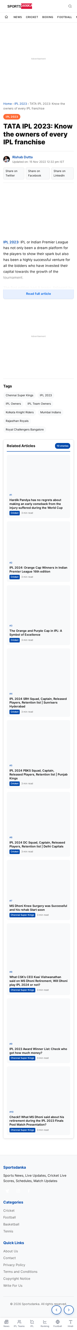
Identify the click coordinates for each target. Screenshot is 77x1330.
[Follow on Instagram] (18, 1191)
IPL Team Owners (39, 403)
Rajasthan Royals (17, 420)
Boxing (47, 17)
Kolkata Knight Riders (20, 412)
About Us (10, 1251)
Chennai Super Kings (19, 395)
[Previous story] (56, 1309)
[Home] (6, 17)
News (18, 17)
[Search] (70, 6)
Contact (9, 1258)
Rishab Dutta (22, 157)
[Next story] (69, 1309)
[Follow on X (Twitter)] (7, 1191)
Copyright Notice (16, 1278)
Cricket (32, 17)
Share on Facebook (34, 173)
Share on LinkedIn (60, 173)
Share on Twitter (11, 173)
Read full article (38, 294)
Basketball (11, 1224)
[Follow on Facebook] (29, 1191)
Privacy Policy (14, 1265)
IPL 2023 (20, 103)
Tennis (8, 1231)
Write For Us (12, 1285)
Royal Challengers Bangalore (25, 429)
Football (64, 17)
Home (7, 103)
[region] (38, 58)
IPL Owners (13, 403)
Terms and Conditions (20, 1272)
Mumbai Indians (50, 412)
